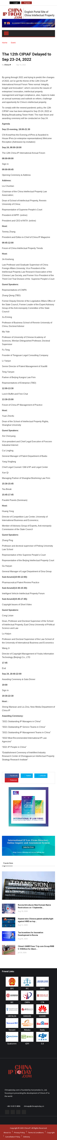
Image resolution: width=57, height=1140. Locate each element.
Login (15, 3)
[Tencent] (12, 1023)
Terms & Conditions (36, 1132)
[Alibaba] (27, 1023)
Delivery (26, 1137)
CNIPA (27, 1002)
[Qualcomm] (12, 1037)
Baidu (42, 1030)
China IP (7, 65)
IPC (27, 989)
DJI (42, 1044)
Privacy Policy (19, 1132)
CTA (42, 1002)
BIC (12, 1002)
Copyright (51, 1132)
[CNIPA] (27, 995)
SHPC (42, 989)
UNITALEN (12, 1016)
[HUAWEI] (42, 1009)
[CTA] (42, 995)
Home (4, 42)
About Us (7, 1132)
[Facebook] (35, 3)
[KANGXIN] (27, 1009)
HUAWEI (42, 1016)
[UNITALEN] (12, 1009)
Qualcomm (12, 1044)
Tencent (11, 1030)
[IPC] (27, 982)
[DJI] (42, 1037)
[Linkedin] (43, 3)
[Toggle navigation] (6, 33)
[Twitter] (39, 3)
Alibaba (27, 1030)
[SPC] (12, 982)
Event (13, 42)
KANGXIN (27, 1016)
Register (27, 3)
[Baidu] (42, 1023)
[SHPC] (42, 982)
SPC (12, 989)
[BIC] (12, 995)
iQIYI (27, 1044)
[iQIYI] (27, 1037)
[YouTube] (46, 3)
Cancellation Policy (12, 1137)
